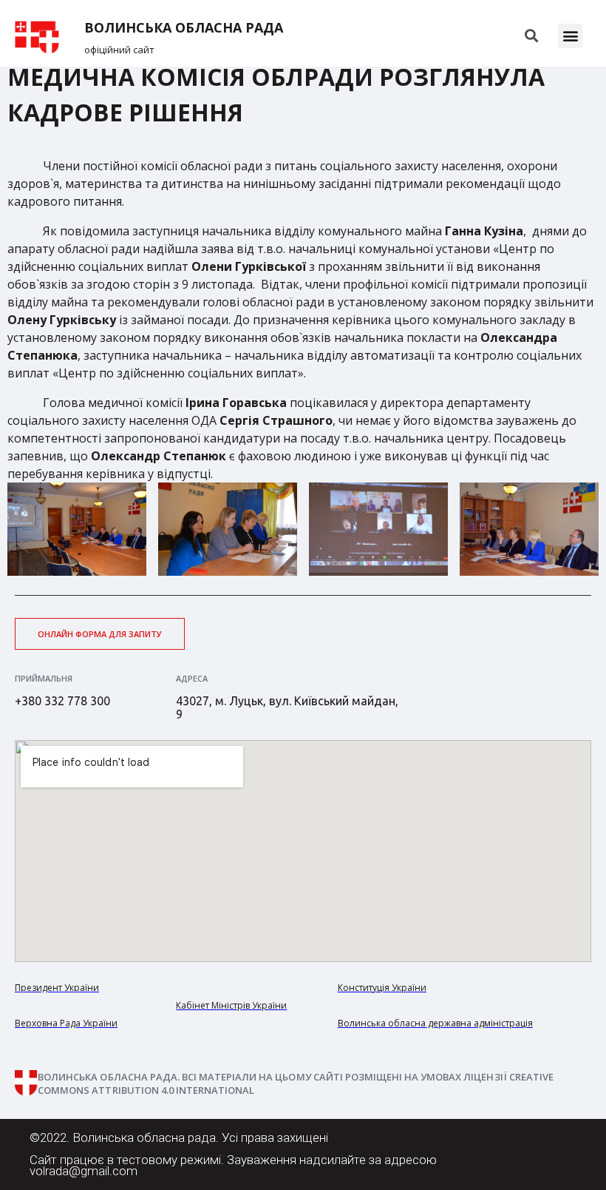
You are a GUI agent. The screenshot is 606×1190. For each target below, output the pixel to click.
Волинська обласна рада (183, 27)
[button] (570, 36)
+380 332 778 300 (62, 700)
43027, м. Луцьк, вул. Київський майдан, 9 (287, 707)
